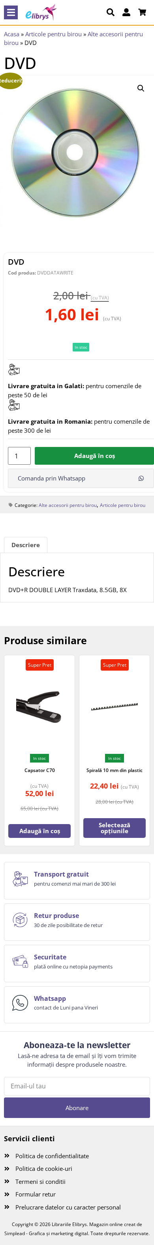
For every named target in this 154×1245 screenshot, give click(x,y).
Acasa (11, 34)
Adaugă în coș (94, 456)
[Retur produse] (20, 920)
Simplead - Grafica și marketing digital (46, 1233)
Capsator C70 (39, 770)
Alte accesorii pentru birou (68, 505)
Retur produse (56, 915)
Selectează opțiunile (114, 828)
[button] (11, 12)
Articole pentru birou (53, 34)
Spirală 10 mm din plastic (114, 770)
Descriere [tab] (25, 545)
